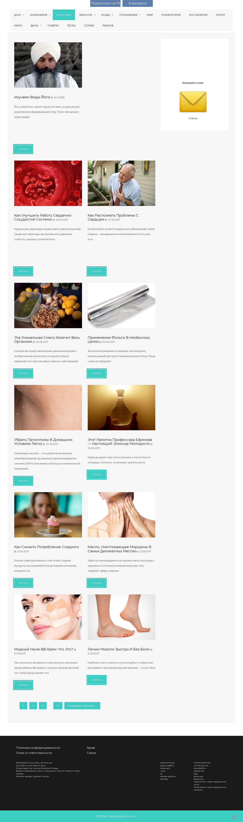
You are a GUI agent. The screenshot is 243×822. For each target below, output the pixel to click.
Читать (23, 149)
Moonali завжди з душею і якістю (32, 776)
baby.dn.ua (199, 771)
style (196, 773)
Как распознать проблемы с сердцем (113, 217)
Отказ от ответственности (34, 753)
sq (161, 773)
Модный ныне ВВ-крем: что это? (43, 649)
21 (58, 705)
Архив (91, 747)
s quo (162, 771)
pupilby (164, 779)
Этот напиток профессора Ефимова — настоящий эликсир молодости (120, 442)
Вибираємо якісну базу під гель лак (34, 762)
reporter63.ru (200, 768)
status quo (165, 768)
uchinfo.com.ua (201, 765)
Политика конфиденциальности (38, 747)
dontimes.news (167, 762)
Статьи (193, 118)
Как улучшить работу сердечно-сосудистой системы (43, 217)
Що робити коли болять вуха (30, 765)
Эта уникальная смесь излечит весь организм (47, 340)
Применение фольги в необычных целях (119, 340)
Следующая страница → (82, 705)
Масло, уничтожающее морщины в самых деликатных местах (119, 549)
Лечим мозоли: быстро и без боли (119, 649)
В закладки (138, 3)
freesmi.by (198, 779)
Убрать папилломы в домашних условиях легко (43, 442)
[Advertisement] (44, 130)
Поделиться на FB (105, 3)
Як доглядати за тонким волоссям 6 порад (37, 768)
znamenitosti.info (202, 762)
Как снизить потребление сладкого (46, 547)
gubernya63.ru (167, 765)
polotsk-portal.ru (168, 776)
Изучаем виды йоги (32, 97)
